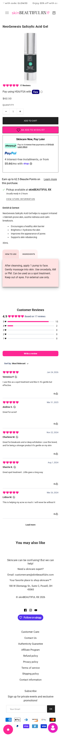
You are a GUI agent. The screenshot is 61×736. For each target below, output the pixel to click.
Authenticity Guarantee (30, 643)
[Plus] (20, 111)
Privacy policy (30, 661)
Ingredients (28, 254)
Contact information (30, 679)
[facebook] (25, 610)
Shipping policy (30, 673)
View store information (20, 199)
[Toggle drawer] (7, 12)
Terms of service (30, 667)
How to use (10, 254)
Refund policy (30, 655)
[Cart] (54, 13)
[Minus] (6, 111)
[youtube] (35, 610)
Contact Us (30, 638)
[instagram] (30, 610)
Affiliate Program (30, 649)
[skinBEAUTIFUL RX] (30, 13)
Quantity (8, 105)
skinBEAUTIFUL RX (40, 189)
